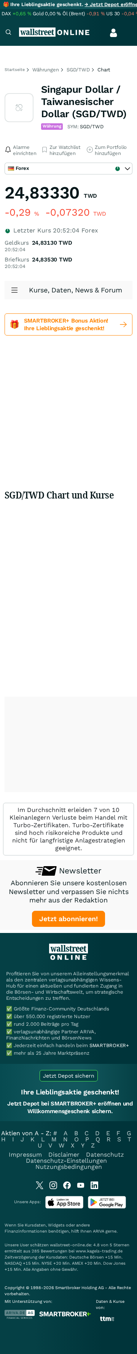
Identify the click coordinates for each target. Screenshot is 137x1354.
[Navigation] (8, 33)
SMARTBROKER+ (109, 1045)
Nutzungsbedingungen (68, 1166)
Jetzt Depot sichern (68, 1076)
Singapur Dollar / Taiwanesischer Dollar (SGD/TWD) (84, 101)
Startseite (15, 69)
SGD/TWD (78, 70)
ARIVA (98, 1231)
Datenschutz (105, 1154)
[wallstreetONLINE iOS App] (64, 1207)
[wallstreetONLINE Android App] (107, 1207)
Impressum (25, 1154)
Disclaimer (64, 1154)
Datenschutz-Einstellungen (66, 1160)
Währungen (45, 70)
